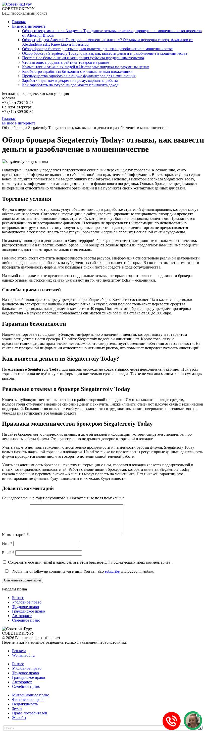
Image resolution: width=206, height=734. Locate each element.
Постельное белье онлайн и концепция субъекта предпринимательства (83, 58)
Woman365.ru (23, 655)
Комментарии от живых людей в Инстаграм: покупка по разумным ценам (85, 67)
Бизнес (18, 597)
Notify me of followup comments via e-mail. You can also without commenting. (82, 571)
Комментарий (15, 534)
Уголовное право (26, 602)
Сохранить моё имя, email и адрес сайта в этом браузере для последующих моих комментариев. (90, 562)
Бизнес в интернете (28, 26)
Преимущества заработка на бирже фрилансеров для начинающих (79, 76)
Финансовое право (28, 699)
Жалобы (19, 717)
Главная (19, 22)
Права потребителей (29, 713)
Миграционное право (30, 695)
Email (8, 553)
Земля (17, 708)
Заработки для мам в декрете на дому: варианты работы (70, 80)
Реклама (19, 651)
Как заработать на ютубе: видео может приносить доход (70, 85)
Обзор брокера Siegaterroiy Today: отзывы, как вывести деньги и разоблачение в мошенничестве (104, 53)
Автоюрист (22, 616)
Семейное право (26, 620)
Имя (7, 543)
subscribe (112, 571)
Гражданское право (28, 611)
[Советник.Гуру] (17, 4)
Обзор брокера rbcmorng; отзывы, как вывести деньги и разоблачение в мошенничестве (97, 49)
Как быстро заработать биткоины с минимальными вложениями (77, 71)
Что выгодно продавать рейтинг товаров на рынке (65, 62)
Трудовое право (25, 607)
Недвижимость (25, 704)
